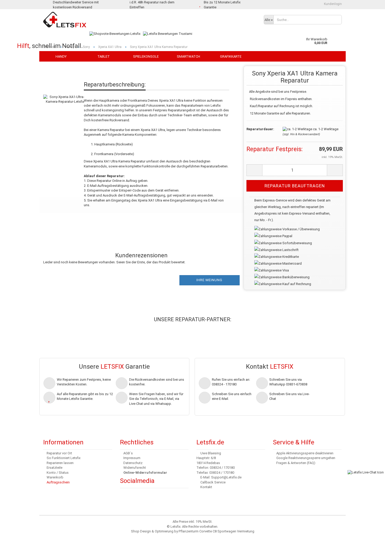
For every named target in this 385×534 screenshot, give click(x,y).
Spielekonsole (146, 56)
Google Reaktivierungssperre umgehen (305, 458)
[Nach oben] (14, 526)
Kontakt (206, 487)
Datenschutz (132, 463)
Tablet (103, 56)
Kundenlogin (332, 4)
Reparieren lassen (60, 463)
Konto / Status (58, 473)
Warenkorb (55, 477)
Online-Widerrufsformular (145, 473)
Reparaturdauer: (260, 129)
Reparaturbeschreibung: (115, 84)
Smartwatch (188, 56)
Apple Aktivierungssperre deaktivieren (304, 453)
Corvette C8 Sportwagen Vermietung (226, 531)
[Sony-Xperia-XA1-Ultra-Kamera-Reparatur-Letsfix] (64, 94)
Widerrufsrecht (134, 468)
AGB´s (128, 453)
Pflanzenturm (189, 531)
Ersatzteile (54, 468)
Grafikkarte (230, 56)
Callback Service (213, 482)
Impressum (131, 458)
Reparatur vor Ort (59, 453)
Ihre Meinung (209, 280)
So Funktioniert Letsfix (63, 458)
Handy (61, 56)
